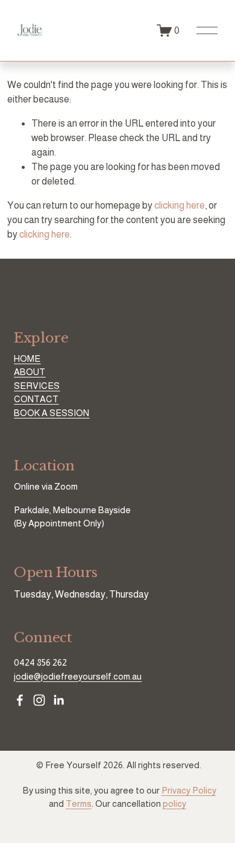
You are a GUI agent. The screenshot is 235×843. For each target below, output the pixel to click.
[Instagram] (39, 700)
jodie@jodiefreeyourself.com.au (78, 676)
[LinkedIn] (58, 700)
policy (174, 803)
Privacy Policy (188, 790)
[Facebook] (20, 700)
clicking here (179, 205)
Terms (79, 803)
